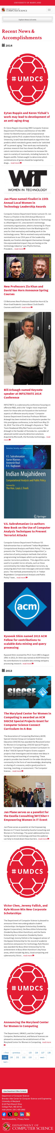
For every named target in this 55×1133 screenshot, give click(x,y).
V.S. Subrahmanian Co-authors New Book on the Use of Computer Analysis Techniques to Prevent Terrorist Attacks (27, 529)
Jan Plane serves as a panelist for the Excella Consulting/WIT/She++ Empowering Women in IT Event (26, 816)
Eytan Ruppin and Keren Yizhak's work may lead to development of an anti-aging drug (27, 117)
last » (5, 1062)
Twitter (10, 1114)
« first (6, 1052)
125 (30, 1052)
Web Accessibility (9, 1119)
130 (11, 1057)
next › (42, 1057)
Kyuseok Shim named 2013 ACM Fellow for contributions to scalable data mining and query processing (25, 641)
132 (23, 1057)
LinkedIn (22, 1114)
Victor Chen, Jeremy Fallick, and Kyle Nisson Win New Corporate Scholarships (26, 909)
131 (17, 1057)
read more (15, 163)
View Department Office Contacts (14, 1091)
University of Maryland (27, 3)
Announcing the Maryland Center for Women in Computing (26, 1024)
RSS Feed (28, 1114)
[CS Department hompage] (27, 1125)
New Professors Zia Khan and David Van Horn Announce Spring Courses (26, 290)
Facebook (4, 1114)
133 (30, 1057)
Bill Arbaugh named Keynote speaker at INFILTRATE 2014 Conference (23, 393)
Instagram (16, 1114)
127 (42, 1052)
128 (49, 1052)
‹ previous (16, 1052)
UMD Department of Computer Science (22, 10)
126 (36, 1052)
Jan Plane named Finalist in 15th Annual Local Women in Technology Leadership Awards (26, 202)
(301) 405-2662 (19, 1109)
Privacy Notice (23, 1119)
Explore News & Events (27, 20)
